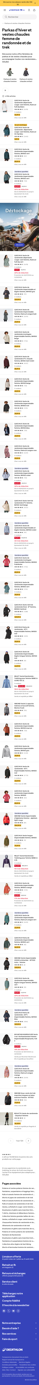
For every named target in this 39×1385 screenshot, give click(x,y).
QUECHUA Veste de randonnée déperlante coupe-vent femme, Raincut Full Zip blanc (25, 103)
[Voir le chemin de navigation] (3, 23)
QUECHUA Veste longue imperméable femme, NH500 (25, 837)
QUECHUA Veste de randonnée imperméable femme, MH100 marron (24, 726)
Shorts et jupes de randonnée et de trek (17, 1197)
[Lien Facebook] (4, 1311)
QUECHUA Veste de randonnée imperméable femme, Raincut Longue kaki (25, 312)
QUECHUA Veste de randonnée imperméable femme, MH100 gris (24, 748)
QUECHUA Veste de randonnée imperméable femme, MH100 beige (24, 381)
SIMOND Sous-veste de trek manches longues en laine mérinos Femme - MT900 (25, 1095)
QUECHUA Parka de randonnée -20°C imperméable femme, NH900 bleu (25, 1016)
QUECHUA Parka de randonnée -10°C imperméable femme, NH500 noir (25, 630)
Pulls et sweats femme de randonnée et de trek (20, 1194)
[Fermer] (35, 3)
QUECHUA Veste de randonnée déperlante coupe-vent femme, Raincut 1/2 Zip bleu (25, 131)
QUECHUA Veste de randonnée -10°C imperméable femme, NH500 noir (25, 770)
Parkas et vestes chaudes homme (10, 80)
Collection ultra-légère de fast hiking (16, 1244)
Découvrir (19, 245)
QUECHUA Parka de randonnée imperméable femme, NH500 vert (24, 940)
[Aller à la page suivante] (28, 1140)
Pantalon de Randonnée (11, 1235)
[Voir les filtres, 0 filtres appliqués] (5, 90)
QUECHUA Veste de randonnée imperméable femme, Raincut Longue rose (25, 448)
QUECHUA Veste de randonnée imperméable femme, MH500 (24, 793)
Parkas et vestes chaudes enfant (26, 80)
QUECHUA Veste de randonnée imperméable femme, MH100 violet (24, 473)
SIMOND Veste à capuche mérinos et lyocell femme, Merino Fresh (24, 706)
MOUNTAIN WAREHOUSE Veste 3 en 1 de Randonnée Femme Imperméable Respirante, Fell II (26, 1037)
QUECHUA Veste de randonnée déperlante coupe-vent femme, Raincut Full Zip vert (25, 259)
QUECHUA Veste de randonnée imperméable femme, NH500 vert (24, 584)
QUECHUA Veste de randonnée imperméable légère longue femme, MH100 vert (25, 981)
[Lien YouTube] (13, 1311)
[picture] (6, 105)
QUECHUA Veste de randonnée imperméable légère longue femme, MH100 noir (25, 655)
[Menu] (4, 10)
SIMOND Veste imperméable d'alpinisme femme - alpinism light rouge (26, 818)
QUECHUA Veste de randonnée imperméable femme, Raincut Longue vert (25, 917)
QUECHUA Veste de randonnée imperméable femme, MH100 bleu (24, 426)
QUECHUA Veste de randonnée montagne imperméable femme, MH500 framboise (25, 561)
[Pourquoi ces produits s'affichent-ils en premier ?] (3, 96)
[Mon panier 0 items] (34, 10)
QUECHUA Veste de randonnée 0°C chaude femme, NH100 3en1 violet (24, 359)
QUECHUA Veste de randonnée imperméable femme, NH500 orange (24, 885)
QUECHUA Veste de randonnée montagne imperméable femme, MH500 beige (25, 335)
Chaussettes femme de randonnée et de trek (19, 1222)
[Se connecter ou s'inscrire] (29, 10)
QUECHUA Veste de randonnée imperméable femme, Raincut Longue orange (24, 1072)
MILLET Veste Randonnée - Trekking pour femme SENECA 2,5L (26, 858)
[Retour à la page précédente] (10, 1140)
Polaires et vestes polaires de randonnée (18, 1232)
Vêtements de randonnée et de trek (16, 1225)
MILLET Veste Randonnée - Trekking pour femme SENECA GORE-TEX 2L (26, 678)
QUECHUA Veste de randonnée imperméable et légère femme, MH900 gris (25, 289)
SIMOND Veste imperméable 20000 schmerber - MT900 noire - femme (25, 960)
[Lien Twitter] (8, 1311)
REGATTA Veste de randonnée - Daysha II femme (26, 1114)
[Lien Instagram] (18, 1311)
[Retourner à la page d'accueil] (17, 10)
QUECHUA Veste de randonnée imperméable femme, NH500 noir (24, 403)
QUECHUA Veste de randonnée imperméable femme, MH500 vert (24, 151)
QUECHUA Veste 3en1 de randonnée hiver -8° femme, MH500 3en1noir (25, 607)
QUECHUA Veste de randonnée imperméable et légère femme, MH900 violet (25, 528)
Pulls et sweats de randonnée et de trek (17, 1204)
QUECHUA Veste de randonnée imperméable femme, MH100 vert (24, 176)
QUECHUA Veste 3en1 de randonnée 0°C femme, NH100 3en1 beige (23, 503)
